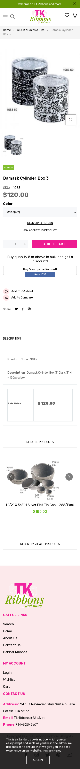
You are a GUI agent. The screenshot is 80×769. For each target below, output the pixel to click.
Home (7, 30)
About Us (10, 638)
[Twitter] (16, 309)
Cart (6, 687)
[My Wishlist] (67, 16)
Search (8, 624)
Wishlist (9, 680)
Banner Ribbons (15, 652)
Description (12, 338)
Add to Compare (22, 297)
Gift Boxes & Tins (33, 30)
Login (7, 673)
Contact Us (12, 645)
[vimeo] (29, 309)
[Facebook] (23, 309)
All (19, 30)
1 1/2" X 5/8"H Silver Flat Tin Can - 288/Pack (40, 505)
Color (8, 204)
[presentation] (11, 477)
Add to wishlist (22, 291)
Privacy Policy (52, 750)
